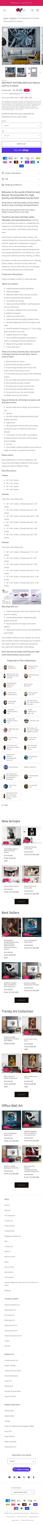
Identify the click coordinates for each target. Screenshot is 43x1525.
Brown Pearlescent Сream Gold (30, 887)
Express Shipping (13, 93)
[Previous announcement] (4, 2)
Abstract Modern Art (12, 1305)
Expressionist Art (11, 1325)
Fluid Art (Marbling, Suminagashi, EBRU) (19, 1426)
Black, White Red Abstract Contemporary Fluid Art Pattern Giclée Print (31, 1168)
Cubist (7, 1341)
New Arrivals (9, 1267)
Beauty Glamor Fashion (11, 886)
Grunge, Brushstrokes (13, 1391)
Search (7, 1205)
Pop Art (7, 1346)
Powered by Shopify (22, 1513)
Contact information (27, 1520)
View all (21, 901)
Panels (4, 121)
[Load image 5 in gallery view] (32, 72)
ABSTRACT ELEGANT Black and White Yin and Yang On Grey (10, 984)
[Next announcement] (38, 2)
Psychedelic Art (10, 1310)
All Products (9, 1277)
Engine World (9, 1436)
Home (5, 18)
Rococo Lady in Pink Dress (30, 1040)
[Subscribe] (32, 1461)
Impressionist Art (11, 1331)
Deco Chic (8, 1431)
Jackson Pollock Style (13, 1371)
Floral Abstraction (11, 1376)
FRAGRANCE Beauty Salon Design (30, 848)
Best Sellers (9, 1272)
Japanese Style (10, 1396)
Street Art (8, 1381)
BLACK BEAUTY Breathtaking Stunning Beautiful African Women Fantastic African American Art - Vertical (11, 945)
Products (13, 18)
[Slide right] (40, 72)
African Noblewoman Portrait (30, 1077)
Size (3, 131)
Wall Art (8, 1251)
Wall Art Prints (10, 1257)
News (6, 1262)
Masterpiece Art (10, 1447)
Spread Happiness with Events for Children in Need (21, 1283)
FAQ (6, 1241)
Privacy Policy (10, 1226)
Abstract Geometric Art (13, 1336)
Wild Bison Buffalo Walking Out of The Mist (31, 984)
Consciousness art (11, 1360)
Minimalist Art (10, 1320)
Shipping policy (34, 1516)
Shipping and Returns (13, 1236)
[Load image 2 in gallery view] (21, 72)
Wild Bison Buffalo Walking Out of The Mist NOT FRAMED (11, 1038)
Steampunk (9, 1386)
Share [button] (6, 805)
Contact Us (9, 1221)
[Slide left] (2, 72)
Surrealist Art (9, 1315)
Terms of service (22, 1516)
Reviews (7, 1210)
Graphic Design (10, 1365)
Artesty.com (12, 1513)
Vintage (7, 1421)
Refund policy (35, 1513)
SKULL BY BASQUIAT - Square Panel (31, 941)
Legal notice (15, 1520)
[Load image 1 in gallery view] (10, 72)
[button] (4, 10)
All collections (10, 1215)
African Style (9, 1411)
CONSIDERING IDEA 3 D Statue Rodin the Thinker (11, 850)
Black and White (11, 1442)
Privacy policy (11, 1516)
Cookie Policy (10, 1231)
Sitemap (8, 1290)
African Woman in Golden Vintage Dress (10, 1077)
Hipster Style (9, 1416)
